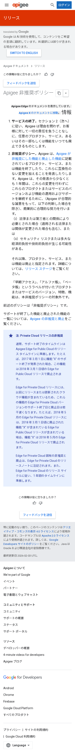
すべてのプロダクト (16, 714)
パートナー (10, 588)
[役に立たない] (52, 74)
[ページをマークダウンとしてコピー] (59, 93)
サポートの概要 (13, 618)
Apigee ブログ (12, 661)
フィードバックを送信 (21, 83)
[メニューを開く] (6, 5)
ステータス (10, 624)
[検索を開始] (52, 5)
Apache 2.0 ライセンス (55, 535)
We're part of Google (16, 574)
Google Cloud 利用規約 (20, 736)
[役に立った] (46, 74)
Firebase (9, 701)
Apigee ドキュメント (16, 66)
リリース (11, 17)
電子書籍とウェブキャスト (20, 594)
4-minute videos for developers (23, 654)
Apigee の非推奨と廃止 (47, 319)
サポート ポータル (15, 631)
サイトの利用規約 (36, 729)
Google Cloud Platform (18, 708)
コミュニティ (12, 611)
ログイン (64, 5)
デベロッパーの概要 (16, 648)
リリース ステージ (38, 269)
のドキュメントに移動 (38, 112)
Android (8, 688)
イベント (9, 581)
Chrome (8, 694)
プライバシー (12, 729)
